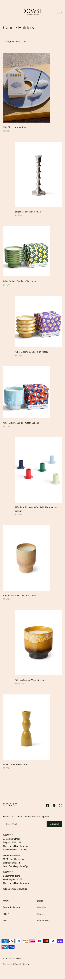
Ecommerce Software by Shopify (16, 964)
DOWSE (16, 958)
